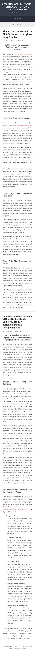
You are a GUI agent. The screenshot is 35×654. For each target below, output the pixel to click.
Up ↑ (18, 650)
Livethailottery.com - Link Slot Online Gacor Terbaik (17, 6)
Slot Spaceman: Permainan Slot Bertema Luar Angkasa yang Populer (17, 34)
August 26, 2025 (8, 331)
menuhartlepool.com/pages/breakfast (15, 509)
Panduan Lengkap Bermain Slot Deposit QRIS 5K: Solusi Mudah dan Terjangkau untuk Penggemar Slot (17, 321)
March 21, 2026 (8, 40)
